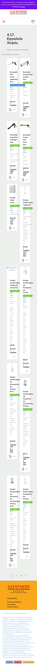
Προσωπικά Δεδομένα (14, 602)
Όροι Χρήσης (11, 604)
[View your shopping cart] (33, 21)
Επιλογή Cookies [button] (28, 662)
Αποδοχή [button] (9, 662)
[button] (10, 109)
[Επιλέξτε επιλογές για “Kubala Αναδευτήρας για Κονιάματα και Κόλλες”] (27, 371)
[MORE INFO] (14, 109)
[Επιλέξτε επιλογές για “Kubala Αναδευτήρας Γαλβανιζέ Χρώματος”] (14, 356)
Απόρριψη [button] (18, 662)
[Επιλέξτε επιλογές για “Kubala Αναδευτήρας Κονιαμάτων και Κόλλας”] (27, 556)
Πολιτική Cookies (12, 607)
